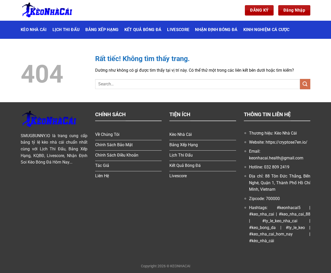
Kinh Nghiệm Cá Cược (266, 29)
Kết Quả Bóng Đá (143, 29)
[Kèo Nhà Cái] (46, 10)
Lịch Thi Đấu (66, 29)
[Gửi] (305, 84)
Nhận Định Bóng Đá (216, 29)
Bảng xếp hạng (101, 29)
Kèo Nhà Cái (34, 29)
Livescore (178, 29)
